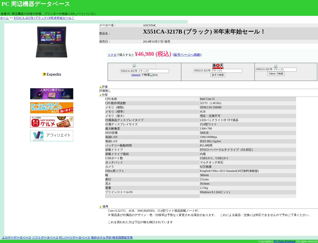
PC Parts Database (284, 241)
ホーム (4, 18)
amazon (135, 74)
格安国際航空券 (122, 237)
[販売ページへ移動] (187, 55)
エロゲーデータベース (16, 237)
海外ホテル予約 (101, 237)
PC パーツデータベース (74, 237)
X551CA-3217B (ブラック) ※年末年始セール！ (44, 18)
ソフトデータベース (45, 237)
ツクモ (112, 54)
